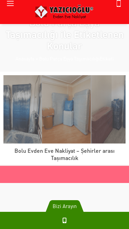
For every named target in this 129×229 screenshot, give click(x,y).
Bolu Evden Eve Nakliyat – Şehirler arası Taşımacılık (64, 154)
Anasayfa (24, 58)
